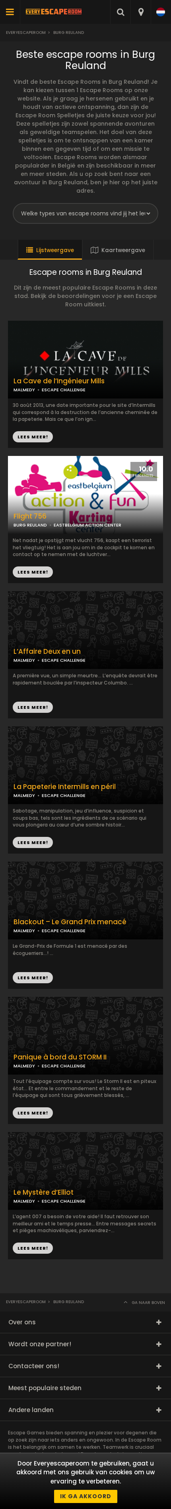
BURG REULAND (30, 525)
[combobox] (140, 12)
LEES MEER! (32, 572)
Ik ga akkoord (85, 1496)
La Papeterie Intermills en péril (65, 787)
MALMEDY (24, 795)
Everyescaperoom (26, 33)
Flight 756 (30, 516)
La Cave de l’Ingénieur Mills (59, 381)
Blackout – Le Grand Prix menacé (70, 922)
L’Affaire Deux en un (47, 651)
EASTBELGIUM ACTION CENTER (87, 525)
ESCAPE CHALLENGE (64, 795)
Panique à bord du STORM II (60, 1057)
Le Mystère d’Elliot (44, 1192)
